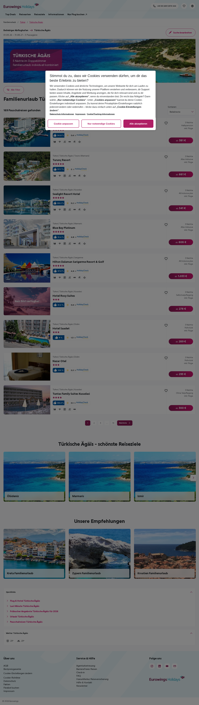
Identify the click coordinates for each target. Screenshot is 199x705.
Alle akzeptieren (138, 124)
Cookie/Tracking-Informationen (101, 114)
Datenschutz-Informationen (62, 114)
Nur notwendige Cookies (101, 124)
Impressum (80, 114)
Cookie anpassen (63, 124)
